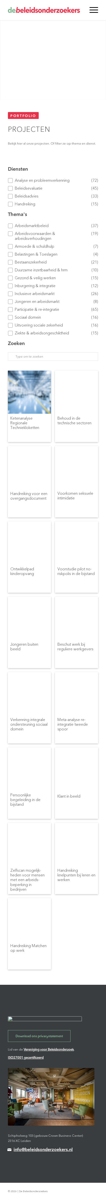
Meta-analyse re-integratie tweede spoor (72, 724)
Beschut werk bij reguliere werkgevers (75, 647)
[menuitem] (91, 10)
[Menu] (91, 10)
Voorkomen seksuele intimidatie (75, 496)
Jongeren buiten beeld (24, 647)
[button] (53, 180)
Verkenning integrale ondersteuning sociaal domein (29, 724)
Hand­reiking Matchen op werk (28, 948)
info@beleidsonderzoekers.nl (43, 1150)
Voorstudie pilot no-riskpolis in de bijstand (76, 571)
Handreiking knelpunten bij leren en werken (76, 874)
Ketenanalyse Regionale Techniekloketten (24, 422)
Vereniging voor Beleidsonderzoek (49, 1049)
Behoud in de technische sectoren (74, 421)
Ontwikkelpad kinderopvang (22, 571)
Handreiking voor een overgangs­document (28, 496)
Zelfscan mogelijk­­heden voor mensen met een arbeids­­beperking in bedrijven (27, 874)
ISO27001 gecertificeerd (26, 1057)
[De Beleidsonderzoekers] (44, 10)
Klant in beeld (68, 796)
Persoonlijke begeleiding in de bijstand (25, 799)
